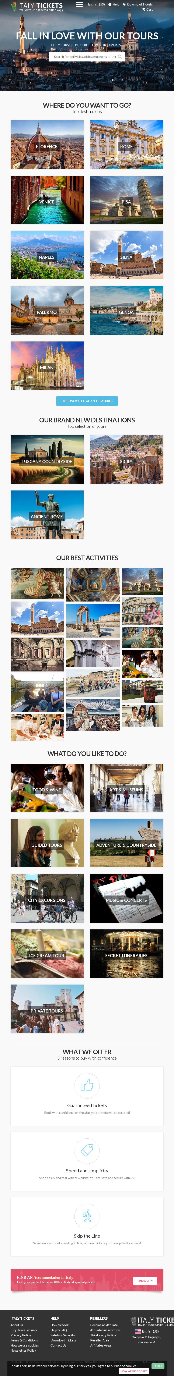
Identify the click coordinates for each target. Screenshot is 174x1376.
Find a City (145, 1280)
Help (115, 4)
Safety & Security (63, 1335)
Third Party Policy (103, 1335)
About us (17, 1325)
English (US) (96, 4)
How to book (60, 1325)
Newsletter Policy (23, 1350)
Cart (149, 9)
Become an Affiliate (104, 1325)
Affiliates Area (100, 1345)
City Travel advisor (24, 1330)
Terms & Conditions (24, 1340)
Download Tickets (139, 4)
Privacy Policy (21, 1335)
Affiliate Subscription (105, 1330)
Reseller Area (99, 1340)
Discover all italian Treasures (87, 401)
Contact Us (58, 1345)
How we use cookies (25, 1345)
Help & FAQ (59, 1330)
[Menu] (79, 5)
